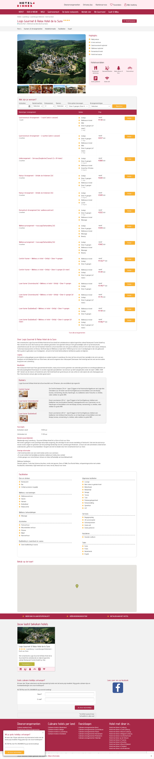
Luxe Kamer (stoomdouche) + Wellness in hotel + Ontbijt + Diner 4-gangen (45, 283)
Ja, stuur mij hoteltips (84, 708)
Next (84, 59)
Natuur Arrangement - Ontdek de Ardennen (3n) (36, 193)
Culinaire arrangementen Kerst (88, 727)
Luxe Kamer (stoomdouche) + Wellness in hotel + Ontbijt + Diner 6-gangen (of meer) (46, 295)
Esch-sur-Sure (50, 17)
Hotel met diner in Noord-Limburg (120, 732)
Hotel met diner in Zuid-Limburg (119, 730)
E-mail (39, 699)
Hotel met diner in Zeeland (117, 746)
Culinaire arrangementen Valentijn (90, 738)
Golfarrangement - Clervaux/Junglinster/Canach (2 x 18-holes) (40, 158)
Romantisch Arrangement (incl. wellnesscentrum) (36, 210)
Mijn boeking (132, 5)
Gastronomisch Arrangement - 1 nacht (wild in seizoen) (38, 117)
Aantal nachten (37, 103)
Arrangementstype (96, 103)
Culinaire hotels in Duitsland (57, 734)
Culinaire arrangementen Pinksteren (90, 736)
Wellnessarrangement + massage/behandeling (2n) (37, 225)
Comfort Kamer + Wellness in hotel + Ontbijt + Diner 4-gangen (41, 258)
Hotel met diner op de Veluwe (119, 738)
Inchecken (22, 103)
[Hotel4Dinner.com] (26, 4)
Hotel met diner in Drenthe (117, 742)
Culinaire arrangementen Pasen (89, 732)
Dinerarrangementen (72, 4)
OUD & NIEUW (32, 12)
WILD (43, 12)
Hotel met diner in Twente (117, 740)
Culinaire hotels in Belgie (56, 730)
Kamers (58, 103)
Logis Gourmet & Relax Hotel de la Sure (34, 646)
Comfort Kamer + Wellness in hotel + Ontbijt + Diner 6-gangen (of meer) (44, 269)
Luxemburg (25, 17)
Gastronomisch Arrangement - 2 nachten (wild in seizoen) (39, 136)
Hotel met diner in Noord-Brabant (120, 744)
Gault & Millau (113, 12)
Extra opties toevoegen (75, 103)
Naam (39, 694)
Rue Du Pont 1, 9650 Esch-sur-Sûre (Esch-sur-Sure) (33, 24)
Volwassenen (48, 103)
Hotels (19, 17)
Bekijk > (129, 118)
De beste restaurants (70, 12)
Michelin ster (86, 12)
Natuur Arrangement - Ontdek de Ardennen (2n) (36, 175)
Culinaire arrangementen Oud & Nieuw (91, 730)
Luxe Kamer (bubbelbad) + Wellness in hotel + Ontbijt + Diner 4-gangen (44, 308)
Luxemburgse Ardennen (37, 17)
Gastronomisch (53, 12)
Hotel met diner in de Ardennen (119, 748)
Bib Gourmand (99, 12)
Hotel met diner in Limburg (117, 727)
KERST (21, 12)
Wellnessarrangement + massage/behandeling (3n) (37, 242)
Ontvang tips (88, 4)
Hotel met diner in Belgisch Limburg (120, 734)
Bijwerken (119, 106)
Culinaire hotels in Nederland (57, 727)
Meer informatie (54, 756)
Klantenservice (101, 4)
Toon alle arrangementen (77, 333)
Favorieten (117, 5)
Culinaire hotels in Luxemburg (57, 732)
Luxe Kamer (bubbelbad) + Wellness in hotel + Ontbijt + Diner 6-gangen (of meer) (45, 320)
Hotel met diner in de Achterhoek (120, 736)
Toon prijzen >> (27, 664)
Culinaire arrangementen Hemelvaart (90, 734)
